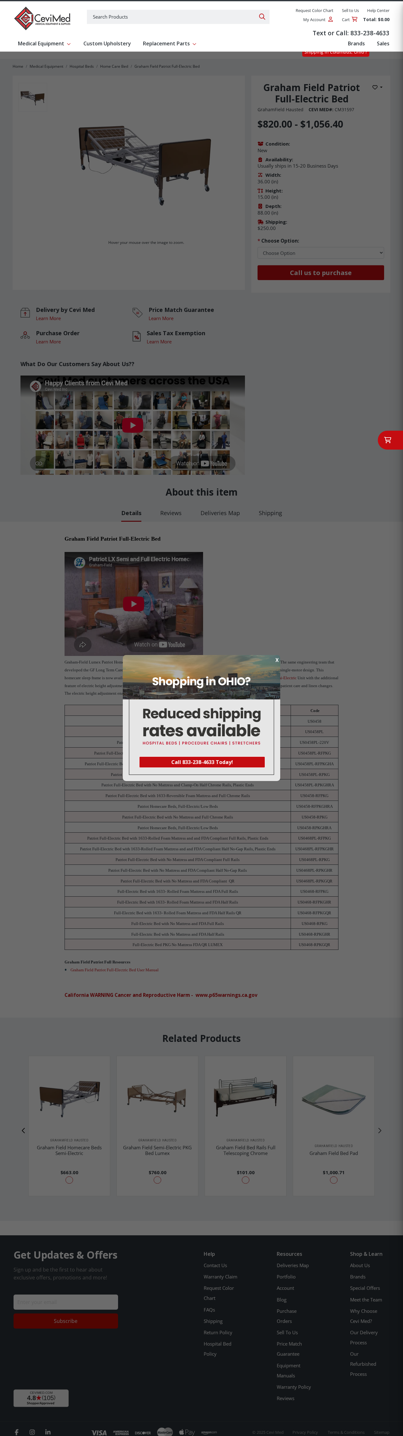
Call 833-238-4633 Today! (202, 762)
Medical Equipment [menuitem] (41, 43)
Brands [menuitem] (356, 43)
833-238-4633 (369, 33)
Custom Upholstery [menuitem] (107, 43)
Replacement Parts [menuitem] (166, 43)
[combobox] (178, 17)
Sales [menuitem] (383, 43)
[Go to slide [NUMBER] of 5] (23, 1131)
